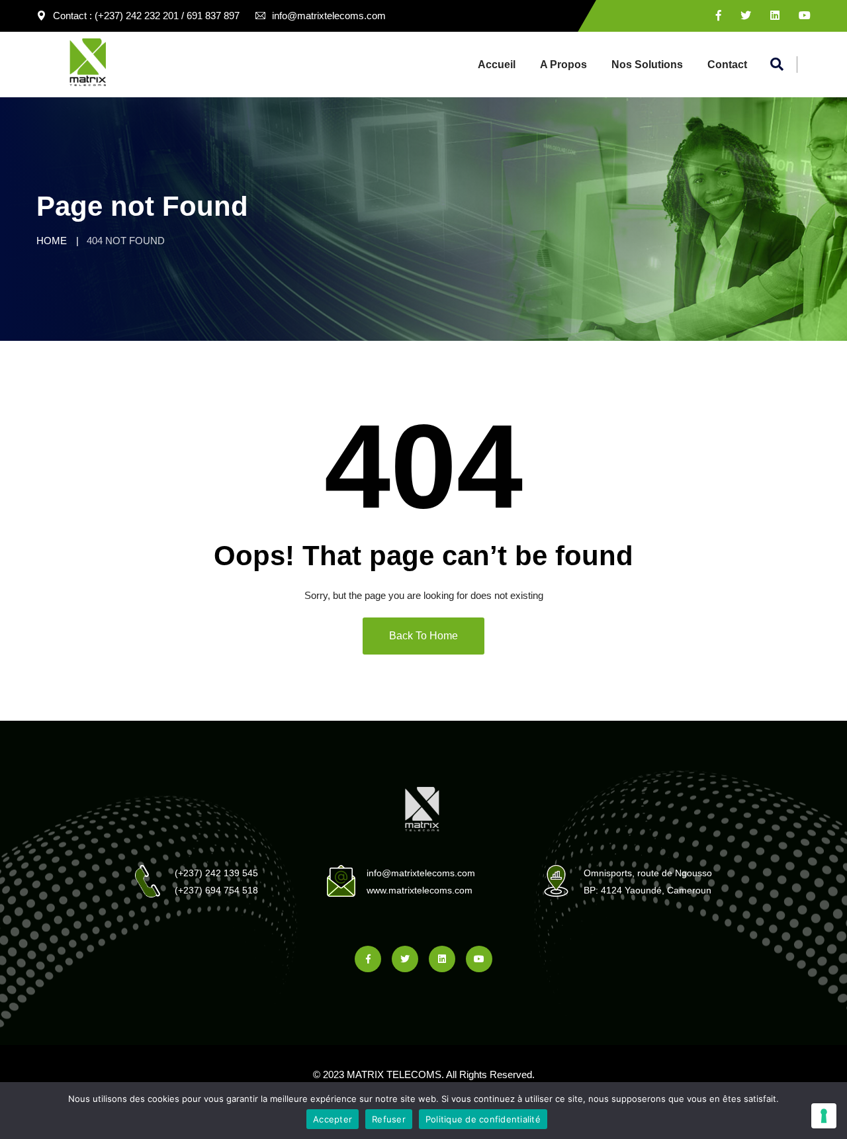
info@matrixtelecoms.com (329, 15)
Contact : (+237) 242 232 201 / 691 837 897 (146, 15)
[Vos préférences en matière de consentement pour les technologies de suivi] (823, 1115)
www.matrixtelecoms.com (419, 890)
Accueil (496, 64)
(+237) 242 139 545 (216, 873)
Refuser (389, 1119)
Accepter (332, 1119)
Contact (727, 64)
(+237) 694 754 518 (216, 890)
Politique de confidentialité (483, 1119)
